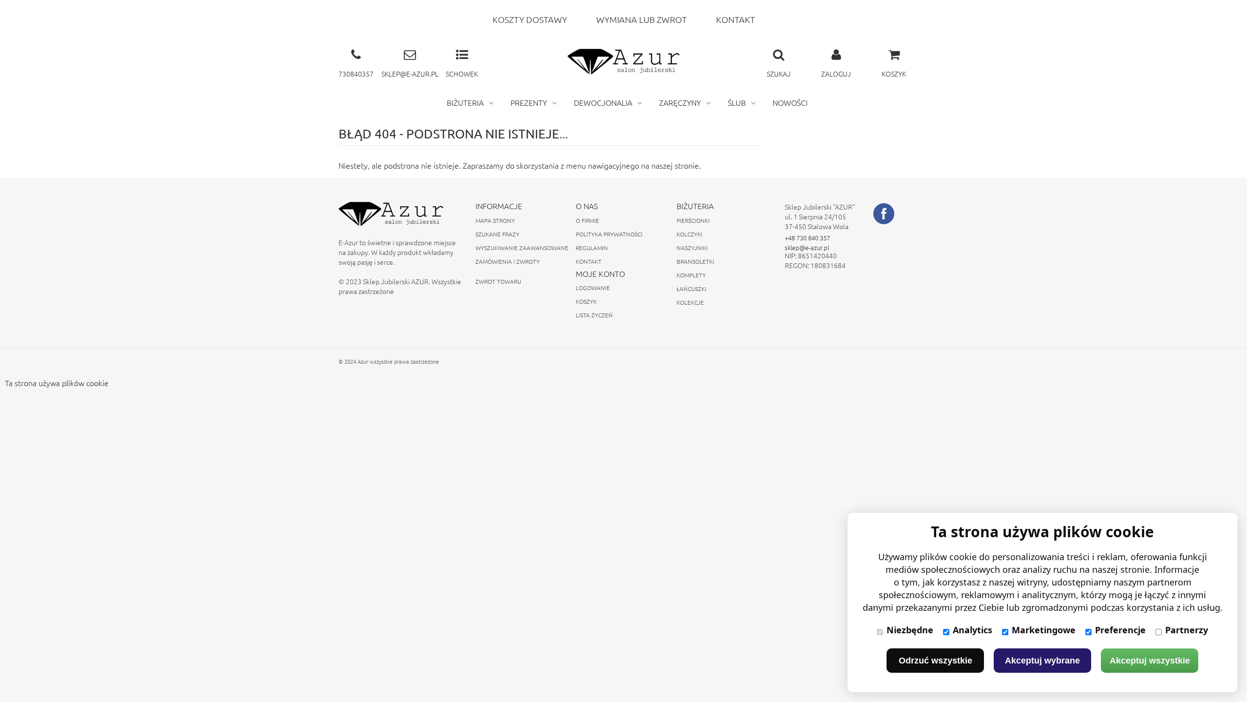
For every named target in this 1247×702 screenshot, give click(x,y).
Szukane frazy (497, 234)
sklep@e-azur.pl (807, 247)
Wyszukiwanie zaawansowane (521, 248)
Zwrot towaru (498, 281)
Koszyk (586, 301)
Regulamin (592, 248)
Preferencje (1120, 630)
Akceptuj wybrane (1042, 660)
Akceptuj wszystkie (1150, 660)
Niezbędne (910, 630)
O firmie (587, 220)
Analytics (972, 630)
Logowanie (593, 288)
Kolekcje (690, 302)
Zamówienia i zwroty (507, 261)
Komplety (691, 275)
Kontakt (589, 261)
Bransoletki (695, 261)
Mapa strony (495, 220)
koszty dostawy (529, 19)
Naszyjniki (692, 248)
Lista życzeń (594, 315)
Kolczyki (689, 234)
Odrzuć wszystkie (935, 660)
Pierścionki (693, 220)
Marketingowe (1044, 630)
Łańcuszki (691, 288)
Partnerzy (1186, 630)
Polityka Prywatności (609, 234)
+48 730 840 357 (807, 237)
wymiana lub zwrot (641, 19)
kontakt (735, 19)
